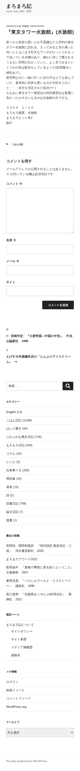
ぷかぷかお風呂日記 (20, 437)
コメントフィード (18, 698)
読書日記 (12, 503)
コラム (10, 453)
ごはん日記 (17, 144)
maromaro (37, 26)
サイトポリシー (22, 631)
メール (12, 261)
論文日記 (12, 512)
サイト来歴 (18, 639)
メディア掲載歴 (22, 647)
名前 (11, 240)
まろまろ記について (20, 624)
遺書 (9, 520)
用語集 (10, 478)
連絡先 (15, 655)
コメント (14, 183)
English (11, 412)
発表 (9, 487)
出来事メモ (14, 470)
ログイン (12, 682)
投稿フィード (15, 690)
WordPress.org (16, 706)
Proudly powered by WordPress (26, 761)
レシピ (10, 462)
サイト (10, 282)
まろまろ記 (19, 6)
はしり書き (14, 428)
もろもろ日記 (15, 445)
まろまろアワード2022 (21, 559)
